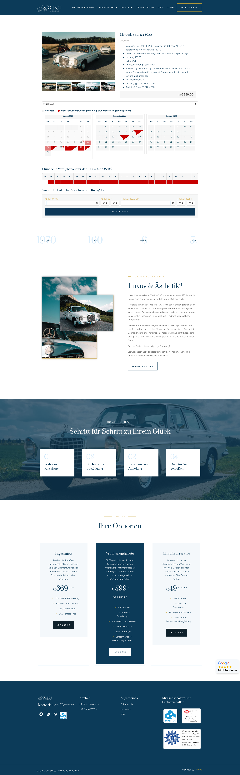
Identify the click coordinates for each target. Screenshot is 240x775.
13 (139, 131)
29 (81, 147)
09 (113, 131)
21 (99, 142)
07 (99, 131)
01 (106, 126)
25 (54, 147)
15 (106, 137)
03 (119, 126)
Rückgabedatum (130, 199)
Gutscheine (126, 7)
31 (48, 152)
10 (119, 131)
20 (139, 137)
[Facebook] (41, 714)
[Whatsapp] (55, 714)
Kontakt (170, 7)
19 (133, 137)
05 (133, 126)
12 (133, 131)
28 (74, 147)
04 (126, 126)
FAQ (160, 7)
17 (119, 137)
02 (113, 126)
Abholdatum (51, 199)
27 (68, 147)
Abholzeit (106, 199)
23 (113, 142)
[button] (227, 666)
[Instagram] (48, 714)
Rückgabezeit (184, 199)
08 (106, 131)
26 (61, 147)
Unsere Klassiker (106, 7)
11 (126, 131)
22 (106, 142)
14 (99, 137)
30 (88, 147)
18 (126, 137)
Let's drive (63, 625)
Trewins (198, 769)
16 (113, 137)
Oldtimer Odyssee (145, 7)
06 (139, 126)
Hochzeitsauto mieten (83, 7)
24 (119, 142)
